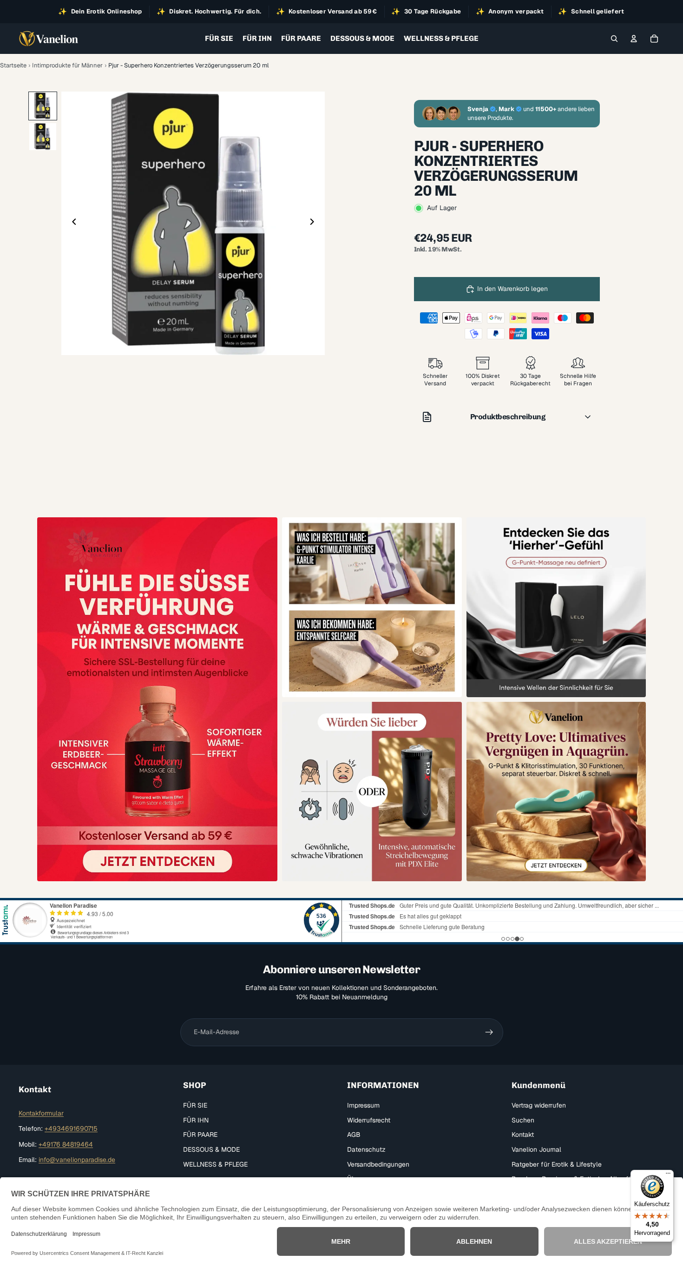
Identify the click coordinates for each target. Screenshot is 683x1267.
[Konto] (634, 38)
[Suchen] (614, 38)
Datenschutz (366, 1149)
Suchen (523, 1120)
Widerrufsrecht (368, 1120)
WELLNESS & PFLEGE (215, 1164)
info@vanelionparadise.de (77, 1159)
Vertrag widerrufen (539, 1105)
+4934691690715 (71, 1128)
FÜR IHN (196, 1120)
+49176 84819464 (66, 1144)
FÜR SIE (195, 1105)
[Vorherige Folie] (71, 223)
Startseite (13, 65)
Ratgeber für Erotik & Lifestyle (557, 1164)
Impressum (363, 1105)
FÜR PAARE (200, 1134)
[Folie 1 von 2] (42, 105)
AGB (354, 1134)
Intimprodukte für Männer (67, 65)
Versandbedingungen (378, 1164)
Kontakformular (41, 1113)
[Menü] (668, 1175)
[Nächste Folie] (314, 223)
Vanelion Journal (536, 1149)
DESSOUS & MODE (211, 1149)
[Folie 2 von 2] (42, 136)
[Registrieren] (489, 1032)
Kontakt (523, 1134)
